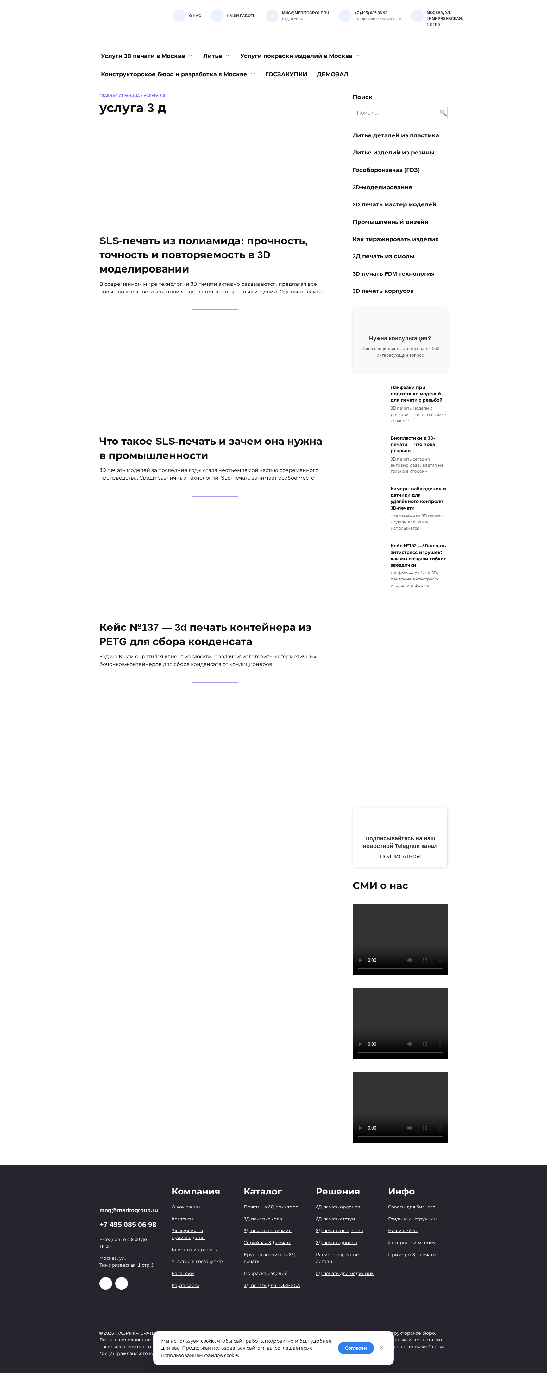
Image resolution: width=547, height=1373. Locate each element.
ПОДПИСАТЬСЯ (400, 856)
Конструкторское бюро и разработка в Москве (174, 74)
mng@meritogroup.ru (128, 1210)
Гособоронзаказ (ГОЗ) (386, 170)
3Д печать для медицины (345, 1273)
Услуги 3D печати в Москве (143, 56)
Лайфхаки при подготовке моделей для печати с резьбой (417, 394)
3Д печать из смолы (384, 256)
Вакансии (183, 1273)
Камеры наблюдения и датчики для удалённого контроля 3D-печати (418, 498)
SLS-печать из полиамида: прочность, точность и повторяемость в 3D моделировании (203, 255)
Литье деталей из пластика (396, 135)
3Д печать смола (263, 1218)
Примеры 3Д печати (412, 1254)
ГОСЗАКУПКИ (286, 74)
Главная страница (119, 95)
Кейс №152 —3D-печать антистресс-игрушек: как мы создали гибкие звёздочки (419, 555)
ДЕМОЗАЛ (332, 74)
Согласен (356, 1348)
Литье (212, 56)
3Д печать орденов (338, 1206)
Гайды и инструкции (412, 1218)
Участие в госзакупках (197, 1261)
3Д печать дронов (336, 1242)
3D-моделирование (382, 187)
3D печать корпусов (383, 291)
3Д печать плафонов (339, 1230)
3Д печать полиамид (268, 1230)
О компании (186, 1206)
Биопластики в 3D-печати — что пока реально (413, 444)
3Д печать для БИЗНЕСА (272, 1285)
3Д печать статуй (335, 1218)
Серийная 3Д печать (267, 1242)
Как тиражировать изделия (396, 239)
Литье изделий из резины (393, 152)
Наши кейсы (403, 1230)
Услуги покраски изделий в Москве (296, 56)
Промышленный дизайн (390, 222)
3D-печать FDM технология (394, 274)
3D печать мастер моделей (395, 204)
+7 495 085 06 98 (127, 1225)
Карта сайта (185, 1285)
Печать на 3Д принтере (271, 1206)
